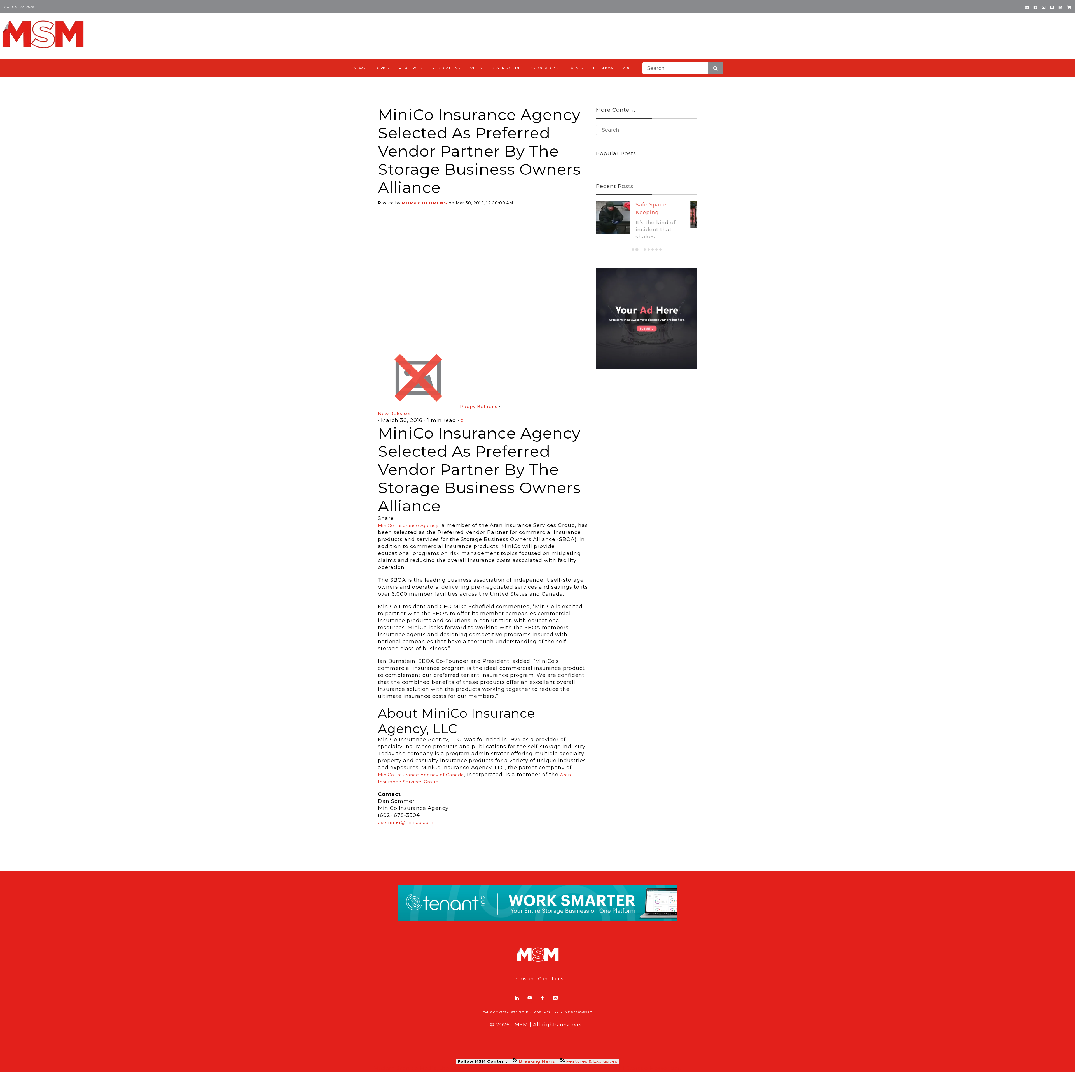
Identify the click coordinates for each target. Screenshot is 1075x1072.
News (359, 68)
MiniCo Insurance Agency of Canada (421, 774)
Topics (382, 68)
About (629, 68)
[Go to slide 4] (645, 249)
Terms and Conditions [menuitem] (537, 978)
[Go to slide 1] (633, 249)
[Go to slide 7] (656, 249)
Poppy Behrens (424, 203)
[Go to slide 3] (640, 249)
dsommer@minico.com (405, 822)
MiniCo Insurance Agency (408, 525)
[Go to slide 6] (652, 249)
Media (476, 68)
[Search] (715, 68)
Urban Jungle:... (663, 205)
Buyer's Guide (506, 68)
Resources (410, 68)
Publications (446, 68)
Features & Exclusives (592, 1061)
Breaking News (537, 1061)
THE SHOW (603, 68)
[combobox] (682, 68)
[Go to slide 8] (660, 249)
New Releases (395, 413)
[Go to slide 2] (637, 249)
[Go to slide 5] (649, 249)
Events (576, 68)
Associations (544, 68)
